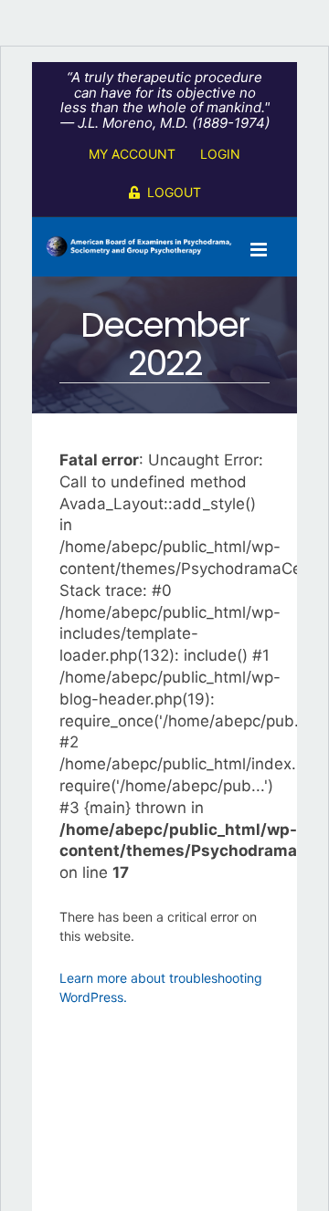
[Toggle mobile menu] (260, 249)
